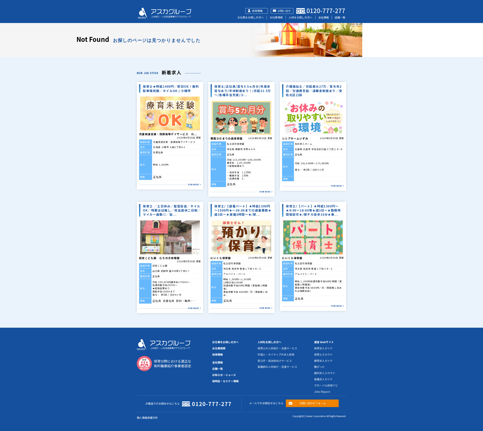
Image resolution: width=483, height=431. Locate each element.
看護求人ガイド (323, 379)
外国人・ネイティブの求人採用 (276, 354)
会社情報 (323, 17)
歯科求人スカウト (324, 373)
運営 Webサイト (324, 342)
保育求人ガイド (323, 348)
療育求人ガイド (323, 361)
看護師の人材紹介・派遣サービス (277, 367)
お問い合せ (284, 11)
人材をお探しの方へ (300, 17)
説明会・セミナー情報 (225, 381)
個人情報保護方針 (147, 417)
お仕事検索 (276, 17)
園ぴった (319, 367)
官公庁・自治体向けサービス (275, 361)
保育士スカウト (323, 354)
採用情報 (257, 11)
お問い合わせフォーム (312, 403)
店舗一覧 (340, 17)
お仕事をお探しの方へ (250, 17)
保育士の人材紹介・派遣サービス (277, 348)
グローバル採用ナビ (326, 385)
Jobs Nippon (322, 391)
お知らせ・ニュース (224, 375)
